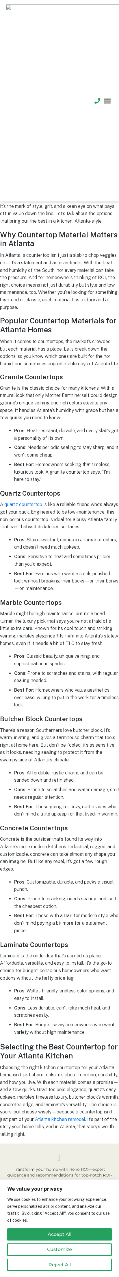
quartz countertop (23, 504)
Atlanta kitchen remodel (60, 1119)
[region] (59, 1228)
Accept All (59, 1234)
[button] (108, 101)
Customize (59, 1249)
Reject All (60, 1264)
